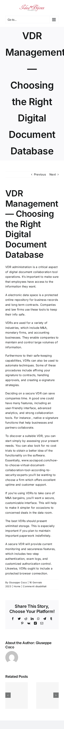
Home (17, 586)
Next (52, 174)
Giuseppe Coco (18, 582)
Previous (40, 174)
